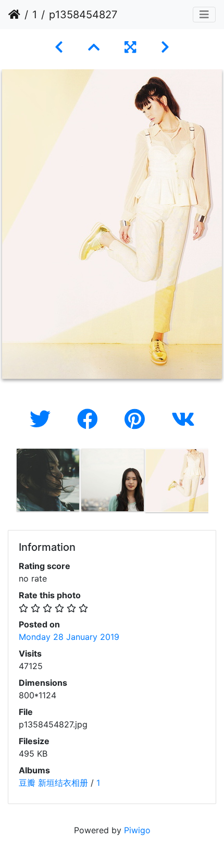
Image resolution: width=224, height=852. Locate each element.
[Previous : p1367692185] (59, 47)
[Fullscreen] (130, 47)
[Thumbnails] (94, 47)
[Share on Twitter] (43, 419)
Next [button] (216, 482)
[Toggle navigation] (204, 14)
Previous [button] (8, 482)
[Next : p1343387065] (165, 47)
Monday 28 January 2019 (69, 637)
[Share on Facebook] (90, 419)
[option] (48, 480)
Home (14, 14)
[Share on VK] (183, 419)
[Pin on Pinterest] (137, 419)
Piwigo (137, 830)
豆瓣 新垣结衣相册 (53, 782)
